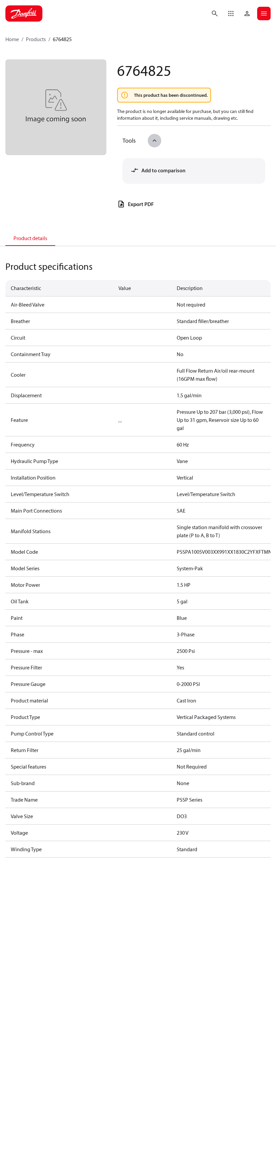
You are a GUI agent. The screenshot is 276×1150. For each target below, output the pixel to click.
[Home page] (23, 13)
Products (36, 39)
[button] (230, 13)
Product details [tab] (30, 238)
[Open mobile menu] (264, 13)
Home (12, 39)
